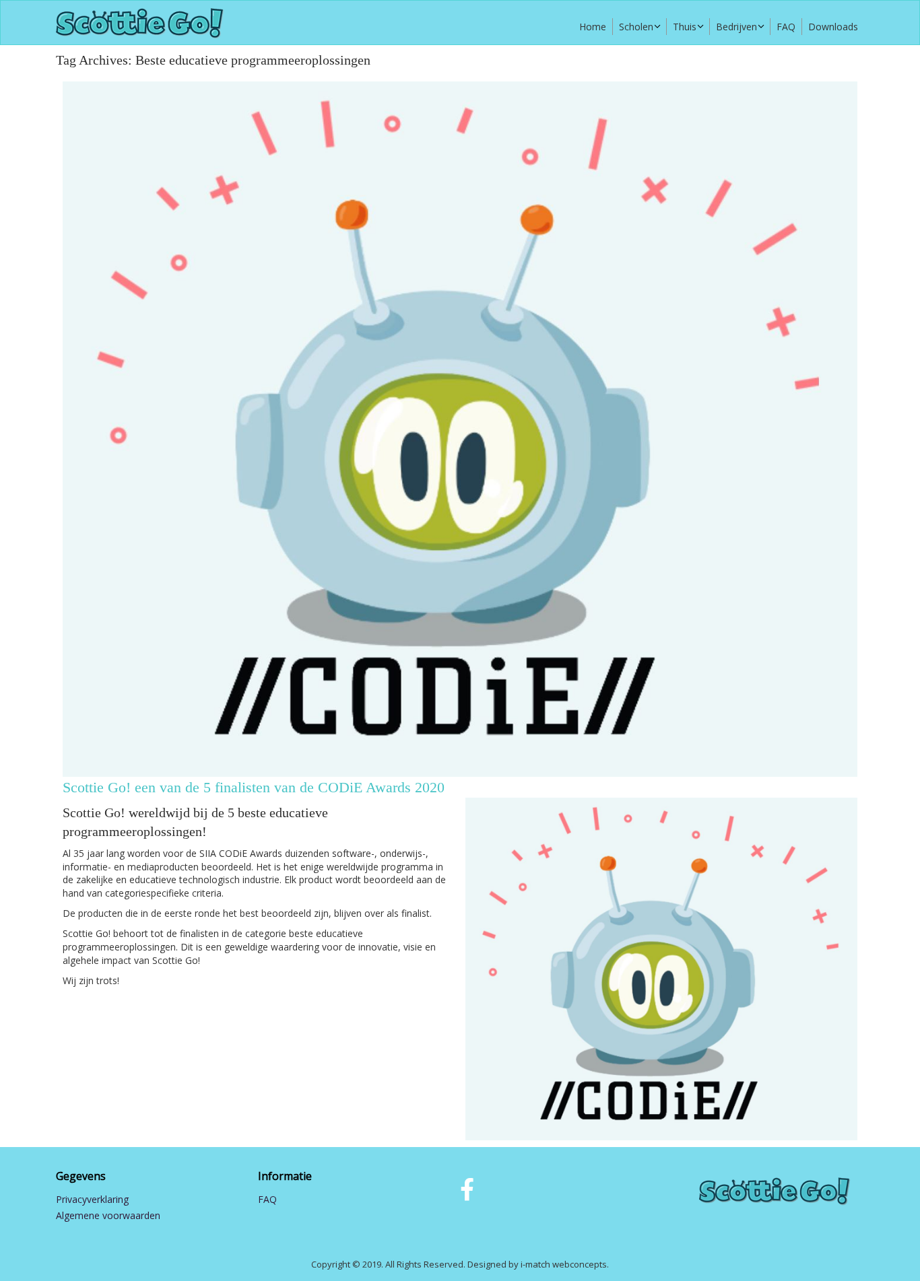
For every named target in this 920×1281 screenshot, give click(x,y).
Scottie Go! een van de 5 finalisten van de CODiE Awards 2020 (254, 787)
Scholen (636, 26)
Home (592, 26)
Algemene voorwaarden (108, 1215)
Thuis (684, 26)
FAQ (786, 26)
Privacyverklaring (92, 1199)
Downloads (833, 26)
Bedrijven (736, 26)
